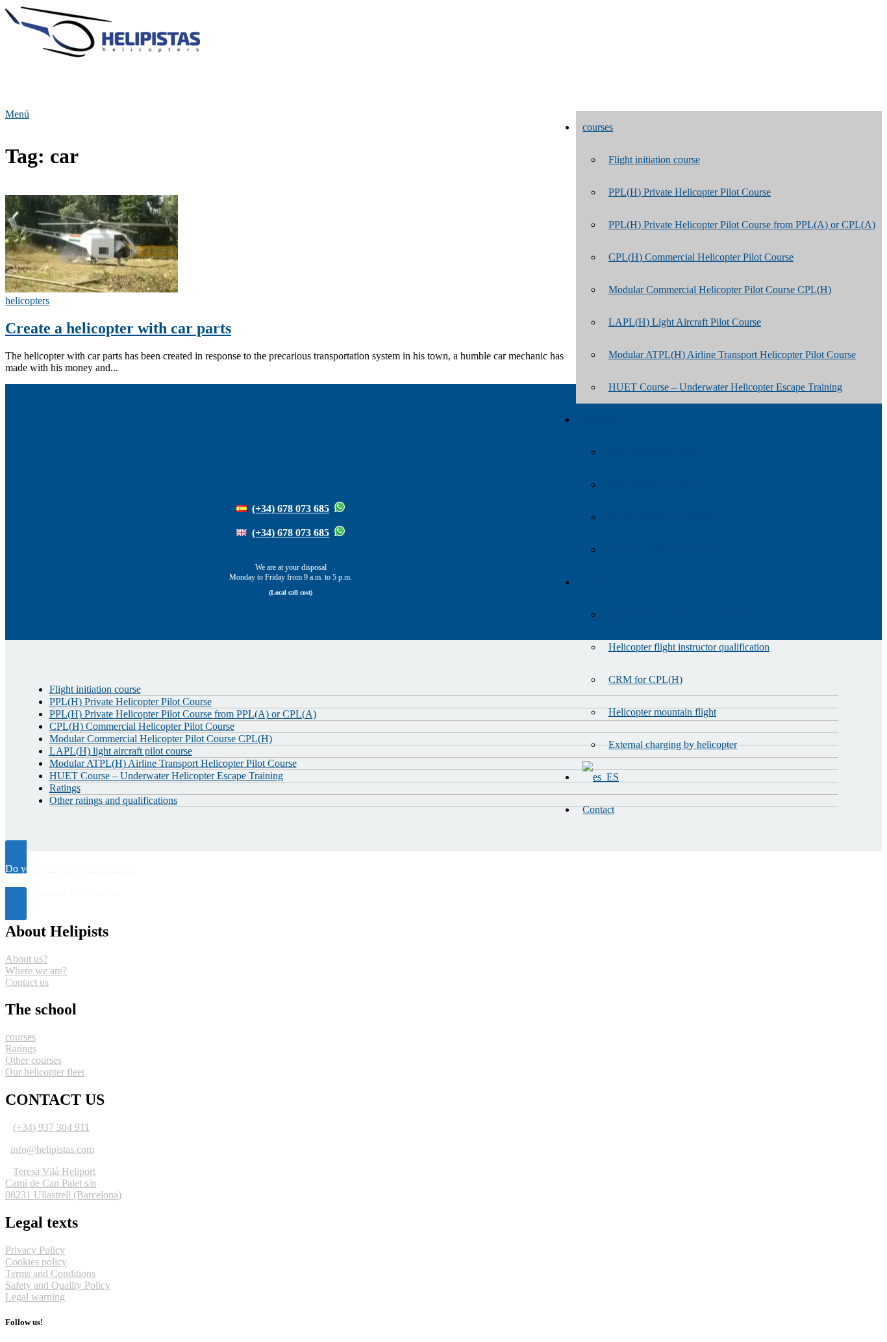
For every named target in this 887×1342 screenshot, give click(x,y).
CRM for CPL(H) (645, 679)
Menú (17, 114)
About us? (26, 958)
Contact (598, 809)
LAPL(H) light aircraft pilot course (120, 750)
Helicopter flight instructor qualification (688, 646)
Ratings (598, 419)
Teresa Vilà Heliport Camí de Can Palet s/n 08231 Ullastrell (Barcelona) (63, 1183)
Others (596, 581)
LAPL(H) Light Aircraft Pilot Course (684, 322)
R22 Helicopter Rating (654, 452)
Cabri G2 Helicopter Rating (665, 549)
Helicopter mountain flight (662, 711)
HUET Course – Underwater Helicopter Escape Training (725, 387)
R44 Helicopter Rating (654, 484)
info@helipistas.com (52, 1149)
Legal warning (35, 1296)
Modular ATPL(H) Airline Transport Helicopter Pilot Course (732, 354)
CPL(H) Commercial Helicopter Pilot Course (700, 257)
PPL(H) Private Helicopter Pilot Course (689, 192)
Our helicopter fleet (44, 1071)
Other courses (33, 1060)
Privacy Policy (35, 1250)
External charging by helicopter (672, 744)
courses (597, 127)
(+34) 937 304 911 (51, 1127)
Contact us (27, 982)
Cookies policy (36, 1261)
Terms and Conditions (50, 1273)
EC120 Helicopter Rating (660, 517)
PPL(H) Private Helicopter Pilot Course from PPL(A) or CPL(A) (741, 224)
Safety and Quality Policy (57, 1285)
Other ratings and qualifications (113, 800)
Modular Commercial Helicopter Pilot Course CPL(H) (719, 289)
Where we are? (36, 970)
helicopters (27, 300)
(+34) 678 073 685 (290, 508)
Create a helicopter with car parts (118, 328)
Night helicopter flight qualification (680, 614)
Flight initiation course (654, 159)
